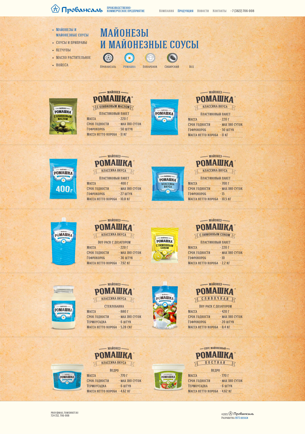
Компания (166, 11)
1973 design (241, 417)
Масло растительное (73, 57)
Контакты (220, 11)
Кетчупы (63, 49)
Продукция (185, 11)
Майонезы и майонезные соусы (72, 32)
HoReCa (62, 64)
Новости (203, 11)
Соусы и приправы (71, 42)
